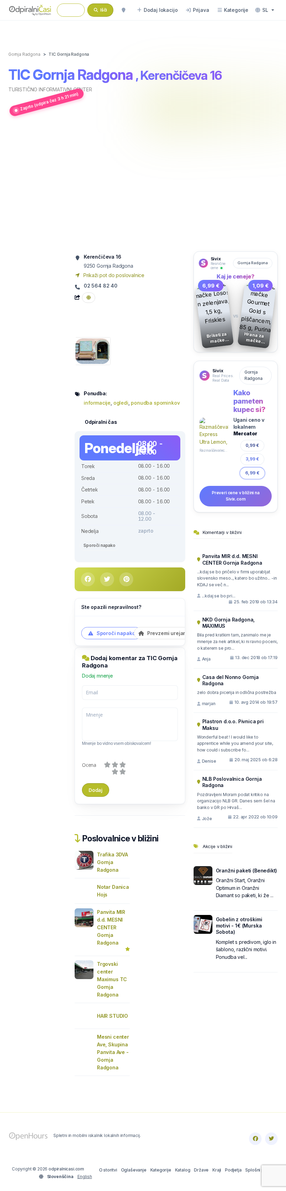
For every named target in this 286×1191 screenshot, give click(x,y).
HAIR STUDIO (112, 1016)
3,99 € (252, 458)
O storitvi (108, 1170)
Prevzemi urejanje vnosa (176, 633)
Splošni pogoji (259, 1170)
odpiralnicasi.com (66, 1168)
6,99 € (252, 472)
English (84, 1176)
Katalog (182, 1170)
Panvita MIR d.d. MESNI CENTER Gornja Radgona (111, 927)
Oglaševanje (133, 1170)
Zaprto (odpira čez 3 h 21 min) (49, 101)
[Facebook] (255, 1138)
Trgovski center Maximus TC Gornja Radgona (112, 979)
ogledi (120, 403)
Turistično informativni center (50, 89)
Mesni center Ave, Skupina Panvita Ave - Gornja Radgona (113, 1052)
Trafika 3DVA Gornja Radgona (112, 862)
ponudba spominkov (155, 403)
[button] (265, 10)
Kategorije (160, 1170)
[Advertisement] (143, 185)
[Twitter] (271, 1138)
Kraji (216, 1170)
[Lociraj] (123, 10)
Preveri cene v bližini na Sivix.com (235, 496)
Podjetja (233, 1170)
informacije (97, 403)
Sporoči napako (99, 545)
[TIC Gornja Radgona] (92, 350)
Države (201, 1170)
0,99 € (252, 445)
